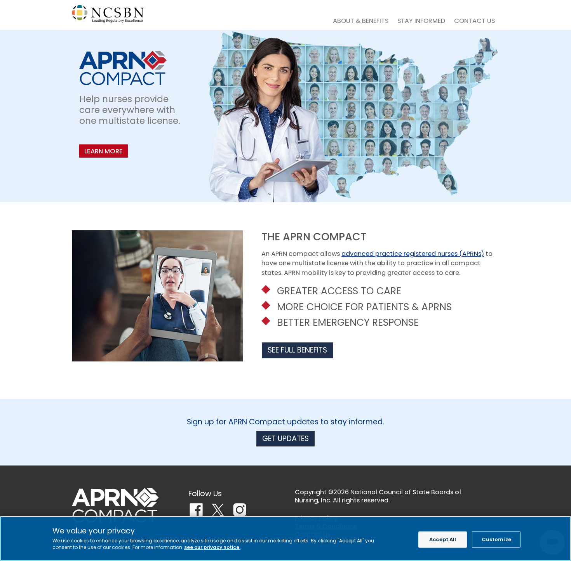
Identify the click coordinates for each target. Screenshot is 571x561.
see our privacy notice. (212, 547)
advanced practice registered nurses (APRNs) (412, 253)
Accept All (442, 539)
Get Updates (285, 438)
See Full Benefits (297, 350)
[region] (285, 538)
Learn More (103, 151)
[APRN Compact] (115, 505)
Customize (496, 539)
